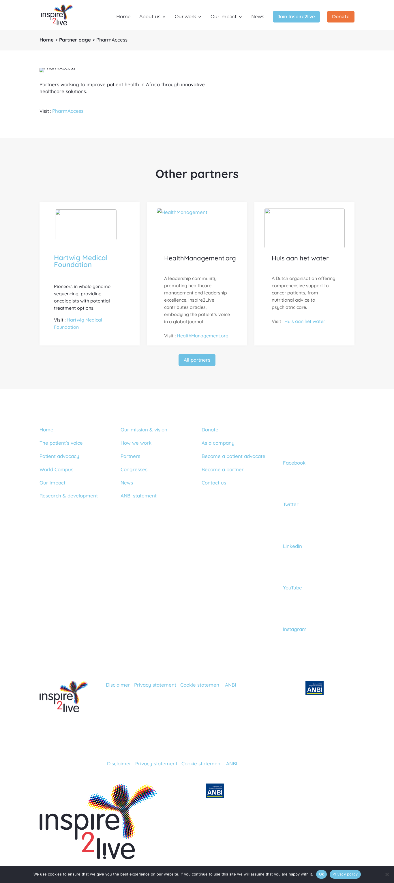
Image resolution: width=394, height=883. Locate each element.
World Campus (56, 469)
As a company (218, 443)
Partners (130, 456)
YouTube (292, 588)
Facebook (294, 463)
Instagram (295, 629)
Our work (185, 17)
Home (123, 17)
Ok (321, 874)
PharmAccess (67, 111)
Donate (341, 17)
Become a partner (223, 469)
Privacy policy (345, 874)
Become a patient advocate (233, 456)
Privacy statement (155, 685)
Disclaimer (118, 685)
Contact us (214, 483)
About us (149, 17)
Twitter (291, 504)
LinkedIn (292, 546)
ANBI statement (139, 496)
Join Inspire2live (296, 17)
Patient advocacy (59, 456)
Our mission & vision (144, 430)
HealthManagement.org (202, 336)
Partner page (75, 40)
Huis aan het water (304, 321)
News (257, 17)
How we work (136, 443)
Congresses (134, 469)
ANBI (230, 685)
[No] (387, 874)
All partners (197, 360)
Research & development (69, 496)
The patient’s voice (61, 443)
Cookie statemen (199, 685)
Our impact (224, 17)
